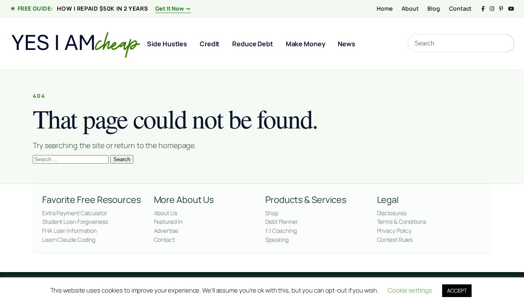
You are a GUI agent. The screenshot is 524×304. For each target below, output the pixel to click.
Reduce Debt (252, 43)
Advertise (166, 230)
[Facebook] (483, 8)
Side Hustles (167, 43)
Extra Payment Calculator (74, 213)
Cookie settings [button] (410, 290)
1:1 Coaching (281, 230)
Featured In (168, 221)
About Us (165, 213)
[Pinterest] (501, 8)
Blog (433, 8)
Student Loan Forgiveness (75, 221)
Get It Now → (173, 8)
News (346, 43)
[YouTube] (511, 8)
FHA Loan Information (69, 230)
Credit (209, 43)
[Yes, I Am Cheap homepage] (75, 43)
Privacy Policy (394, 230)
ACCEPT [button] (457, 290)
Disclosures (392, 213)
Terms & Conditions (401, 221)
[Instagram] (492, 8)
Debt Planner (281, 221)
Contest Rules (395, 239)
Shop (271, 213)
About (410, 8)
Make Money (305, 43)
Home (385, 8)
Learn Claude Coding (68, 239)
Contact (460, 8)
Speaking (277, 239)
